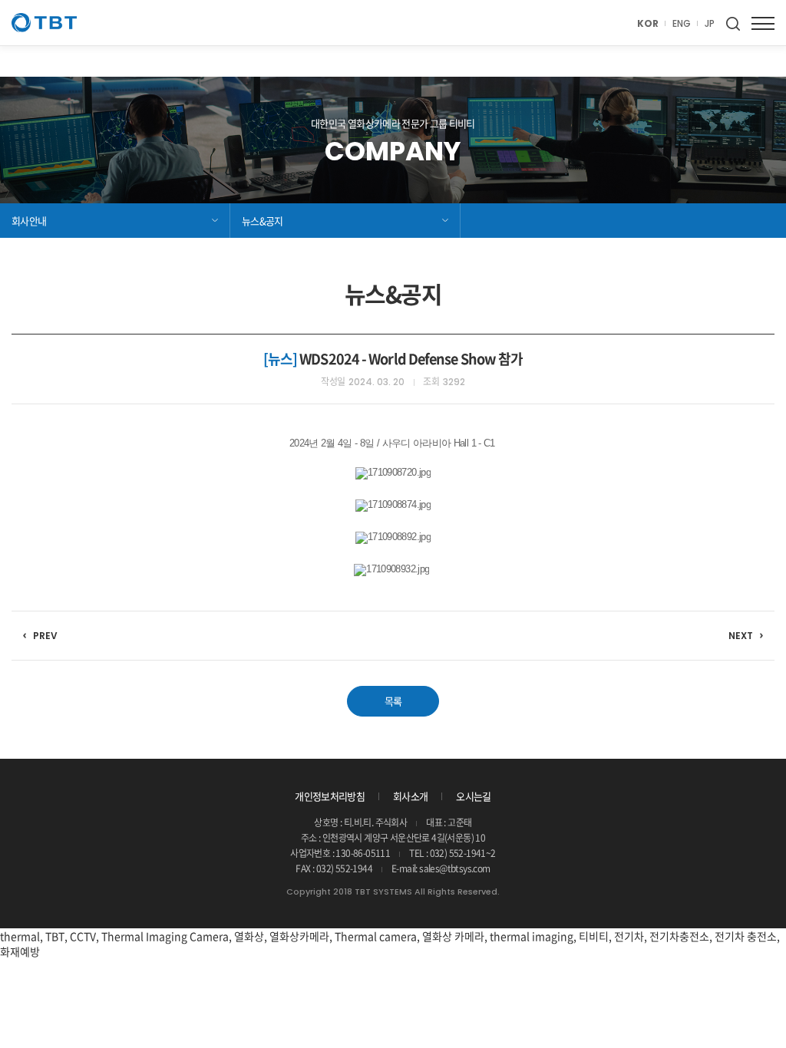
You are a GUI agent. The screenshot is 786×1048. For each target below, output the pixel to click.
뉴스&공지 (262, 220)
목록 (393, 701)
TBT (44, 22)
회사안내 (29, 220)
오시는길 (473, 796)
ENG (681, 23)
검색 (733, 24)
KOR (648, 23)
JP (710, 23)
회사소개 (410, 796)
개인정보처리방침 (330, 796)
